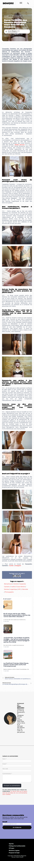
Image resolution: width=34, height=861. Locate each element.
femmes (6, 589)
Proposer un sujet (14, 852)
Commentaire (7, 773)
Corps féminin (20, 586)
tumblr (11, 565)
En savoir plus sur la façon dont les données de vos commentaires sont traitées (14, 792)
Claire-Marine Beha (20, 707)
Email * (4, 764)
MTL (19, 589)
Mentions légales (14, 850)
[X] (15, 576)
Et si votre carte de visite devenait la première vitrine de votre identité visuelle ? (16, 615)
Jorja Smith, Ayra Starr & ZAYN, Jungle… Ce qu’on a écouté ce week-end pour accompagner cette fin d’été (16, 640)
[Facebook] (13, 576)
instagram (18, 565)
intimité (15, 584)
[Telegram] (20, 576)
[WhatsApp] (18, 576)
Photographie (17, 16)
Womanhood (8, 584)
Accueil (6, 16)
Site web (5, 769)
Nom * (4, 759)
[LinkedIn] (16, 576)
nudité (13, 586)
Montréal (25, 589)
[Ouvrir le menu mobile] (21, 3)
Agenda (11, 843)
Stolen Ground (19, 144)
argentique (13, 589)
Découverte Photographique (13, 17)
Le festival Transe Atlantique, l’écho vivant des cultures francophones (16, 665)
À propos (11, 848)
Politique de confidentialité (17, 846)
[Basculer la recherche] (28, 3)
